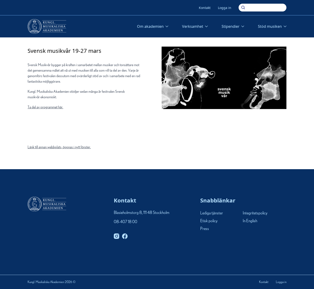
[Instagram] (116, 236)
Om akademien (150, 26)
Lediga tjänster (211, 213)
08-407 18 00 (125, 222)
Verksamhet (192, 26)
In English (250, 221)
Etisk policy (208, 221)
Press (204, 229)
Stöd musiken (270, 26)
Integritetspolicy (255, 213)
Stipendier (231, 26)
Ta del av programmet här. (59, 127)
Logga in (224, 8)
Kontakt (205, 8)
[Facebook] (125, 236)
